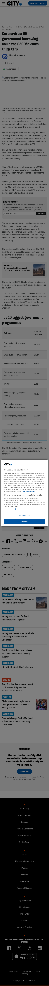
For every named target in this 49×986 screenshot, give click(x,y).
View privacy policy (28, 491)
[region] (24, 493)
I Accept (25, 521)
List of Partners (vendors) (13, 509)
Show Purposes (24, 515)
